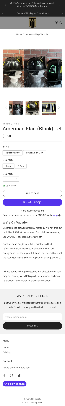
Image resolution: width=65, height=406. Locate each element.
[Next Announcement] (60, 5)
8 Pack (21, 166)
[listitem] (32, 5)
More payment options (32, 210)
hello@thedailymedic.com (16, 367)
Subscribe (32, 326)
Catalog (7, 352)
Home (19, 34)
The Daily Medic (11, 123)
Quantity (8, 174)
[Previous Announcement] (5, 5)
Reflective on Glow (34, 152)
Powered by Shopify (32, 398)
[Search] (60, 22)
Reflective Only (13, 152)
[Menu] (4, 22)
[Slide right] (58, 108)
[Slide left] (7, 108)
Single (8, 166)
